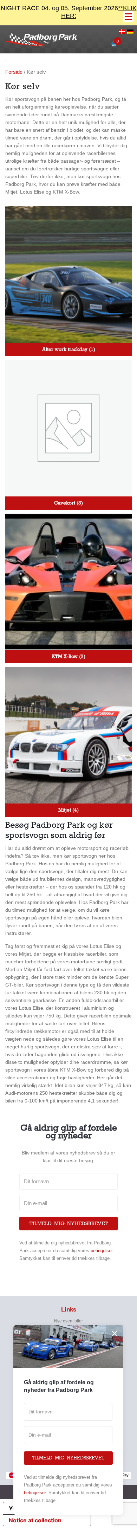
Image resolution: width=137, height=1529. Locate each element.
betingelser (101, 1250)
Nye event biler (68, 1321)
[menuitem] (122, 32)
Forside (13, 72)
